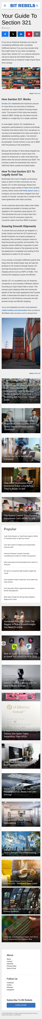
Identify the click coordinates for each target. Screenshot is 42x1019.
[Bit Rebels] (21, 7)
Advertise (10, 964)
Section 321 (6, 104)
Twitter (9, 985)
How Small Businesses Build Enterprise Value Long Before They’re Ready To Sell (18, 486)
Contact (9, 961)
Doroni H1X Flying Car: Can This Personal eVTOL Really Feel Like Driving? (20, 791)
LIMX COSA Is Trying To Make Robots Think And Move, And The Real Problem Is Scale (20, 683)
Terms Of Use (11, 968)
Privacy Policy (11, 966)
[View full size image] (21, 78)
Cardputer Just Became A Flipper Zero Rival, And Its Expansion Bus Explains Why (20, 938)
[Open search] (38, 4)
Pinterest (10, 987)
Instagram (10, 990)
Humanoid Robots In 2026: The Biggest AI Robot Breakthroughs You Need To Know (20, 624)
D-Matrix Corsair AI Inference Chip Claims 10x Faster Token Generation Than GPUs (21, 733)
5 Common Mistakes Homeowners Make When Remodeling (17, 820)
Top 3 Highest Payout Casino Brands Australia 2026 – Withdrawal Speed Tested (20, 882)
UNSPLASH (37, 93)
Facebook (10, 983)
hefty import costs (30, 191)
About (9, 959)
